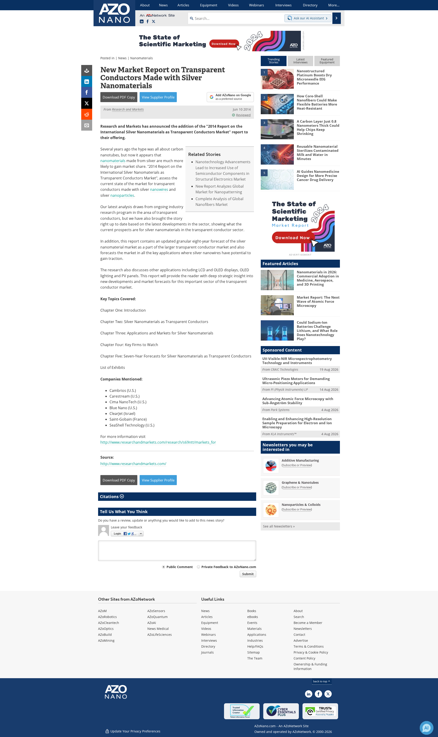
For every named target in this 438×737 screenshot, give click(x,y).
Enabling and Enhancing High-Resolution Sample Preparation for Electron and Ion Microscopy (297, 422)
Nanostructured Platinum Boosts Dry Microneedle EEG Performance (314, 77)
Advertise (301, 640)
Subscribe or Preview (297, 465)
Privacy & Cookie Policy (311, 652)
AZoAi (151, 623)
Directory (208, 646)
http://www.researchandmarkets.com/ (133, 463)
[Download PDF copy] (86, 70)
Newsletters (303, 628)
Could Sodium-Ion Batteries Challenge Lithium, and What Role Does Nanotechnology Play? (317, 330)
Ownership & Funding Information (310, 666)
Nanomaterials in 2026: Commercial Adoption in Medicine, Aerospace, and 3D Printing (318, 278)
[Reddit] (86, 114)
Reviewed (243, 115)
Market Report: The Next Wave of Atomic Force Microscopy (318, 301)
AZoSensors (156, 611)
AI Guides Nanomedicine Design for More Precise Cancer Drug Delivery (318, 175)
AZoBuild (105, 634)
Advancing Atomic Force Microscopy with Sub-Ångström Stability (297, 400)
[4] (277, 154)
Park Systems (280, 410)
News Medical (158, 628)
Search (299, 617)
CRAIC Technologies (284, 369)
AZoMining (106, 640)
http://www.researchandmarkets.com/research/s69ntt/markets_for (158, 442)
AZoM (102, 611)
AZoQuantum (157, 617)
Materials (254, 628)
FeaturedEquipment (327, 60)
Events (252, 623)
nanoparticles (122, 195)
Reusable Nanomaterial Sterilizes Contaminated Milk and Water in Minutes (318, 152)
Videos (206, 628)
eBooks (252, 617)
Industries (255, 640)
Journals (207, 652)
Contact (299, 634)
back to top (320, 681)
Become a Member (308, 623)
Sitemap (253, 652)
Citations (110, 496)
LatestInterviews (300, 60)
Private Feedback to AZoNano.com (228, 567)
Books (251, 611)
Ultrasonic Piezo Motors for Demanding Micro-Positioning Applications (296, 380)
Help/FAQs (255, 646)
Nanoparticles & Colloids (301, 504)
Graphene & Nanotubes (300, 482)
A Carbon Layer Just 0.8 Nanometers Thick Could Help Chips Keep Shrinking (318, 127)
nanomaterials (112, 160)
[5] (277, 179)
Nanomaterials (141, 58)
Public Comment (180, 567)
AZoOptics (106, 628)
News (122, 58)
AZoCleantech (108, 623)
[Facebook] (86, 92)
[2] (277, 104)
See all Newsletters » (279, 526)
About (298, 611)
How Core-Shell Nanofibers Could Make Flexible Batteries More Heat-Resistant (317, 102)
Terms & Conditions (309, 646)
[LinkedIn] (86, 81)
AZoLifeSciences (159, 634)
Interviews (209, 640)
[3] (277, 129)
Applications (256, 634)
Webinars (208, 634)
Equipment (209, 623)
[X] (86, 103)
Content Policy (304, 658)
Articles (207, 617)
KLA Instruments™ (283, 434)
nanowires (159, 189)
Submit (248, 574)
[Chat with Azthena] (426, 728)
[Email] (86, 125)
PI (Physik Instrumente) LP (289, 389)
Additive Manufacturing (300, 460)
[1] (277, 79)
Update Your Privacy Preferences (135, 731)
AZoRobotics (107, 617)
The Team (254, 658)
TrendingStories (274, 60)
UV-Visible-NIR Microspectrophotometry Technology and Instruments (297, 360)
